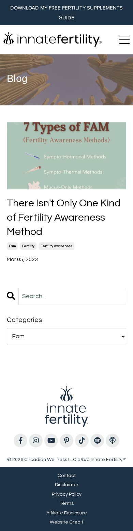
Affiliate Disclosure (66, 513)
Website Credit (66, 522)
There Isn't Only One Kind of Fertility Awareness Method (64, 217)
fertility (28, 246)
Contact (67, 475)
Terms (67, 503)
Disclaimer (66, 484)
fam (12, 246)
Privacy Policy (67, 494)
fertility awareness (56, 246)
